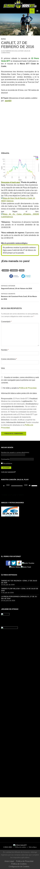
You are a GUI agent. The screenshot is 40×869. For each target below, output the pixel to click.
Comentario (6, 322)
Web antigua (33, 847)
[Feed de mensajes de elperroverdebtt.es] (26, 567)
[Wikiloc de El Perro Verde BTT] (15, 567)
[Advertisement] (20, 817)
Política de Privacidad (27, 388)
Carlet (5, 270)
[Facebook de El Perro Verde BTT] (8, 563)
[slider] (35, 485)
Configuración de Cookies (19, 866)
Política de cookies (20, 847)
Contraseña (5, 459)
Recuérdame (7, 463)
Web (3, 368)
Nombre (5, 350)
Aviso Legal (9, 861)
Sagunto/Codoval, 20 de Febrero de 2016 (16, 287)
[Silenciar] (30, 486)
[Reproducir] (4, 486)
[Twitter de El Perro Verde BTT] (13, 563)
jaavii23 (8, 101)
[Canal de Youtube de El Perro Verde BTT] (28, 563)
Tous (22, 270)
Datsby (21, 51)
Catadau (14, 270)
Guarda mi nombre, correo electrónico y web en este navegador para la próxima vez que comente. (20, 380)
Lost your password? (8, 472)
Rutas (3, 39)
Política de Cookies (19, 864)
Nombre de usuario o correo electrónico (15, 452)
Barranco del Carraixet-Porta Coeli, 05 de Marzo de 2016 (19, 296)
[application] (20, 486)
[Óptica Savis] (10, 511)
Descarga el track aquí (10, 182)
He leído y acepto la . (20, 388)
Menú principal (37, 10)
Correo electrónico (9, 359)
